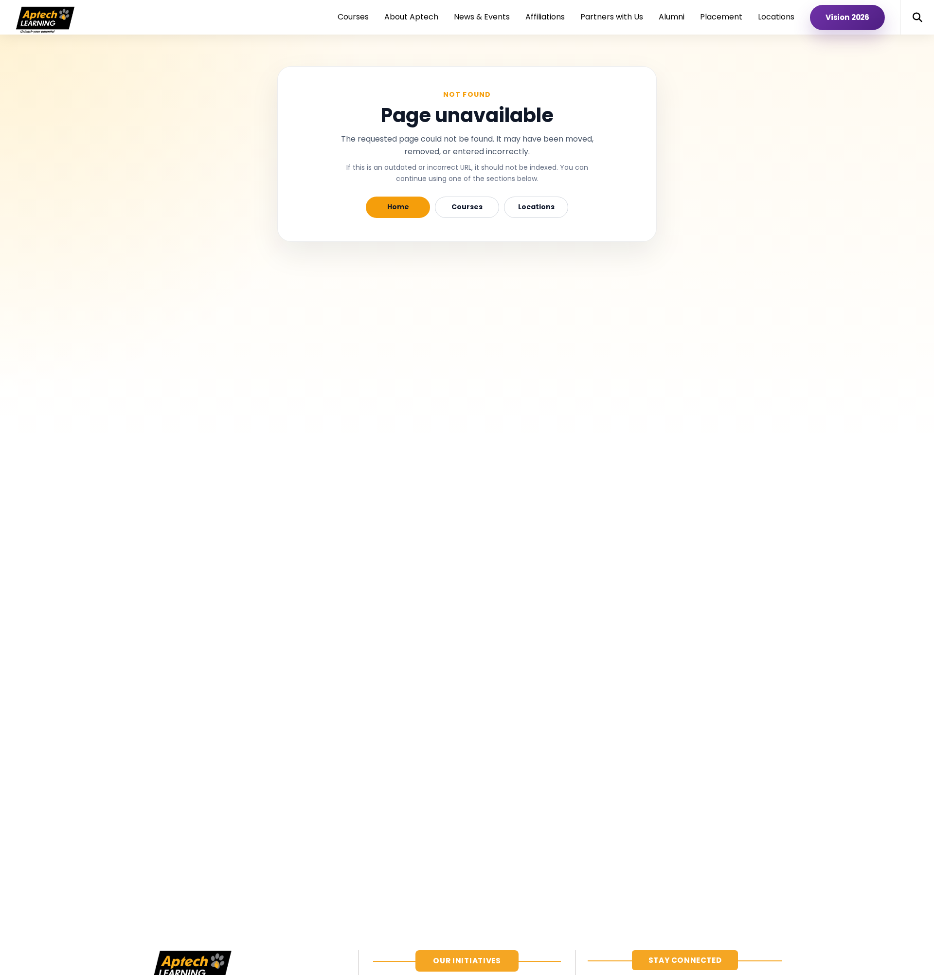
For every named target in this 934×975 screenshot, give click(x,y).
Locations (536, 207)
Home (398, 207)
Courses (467, 207)
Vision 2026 (847, 17)
